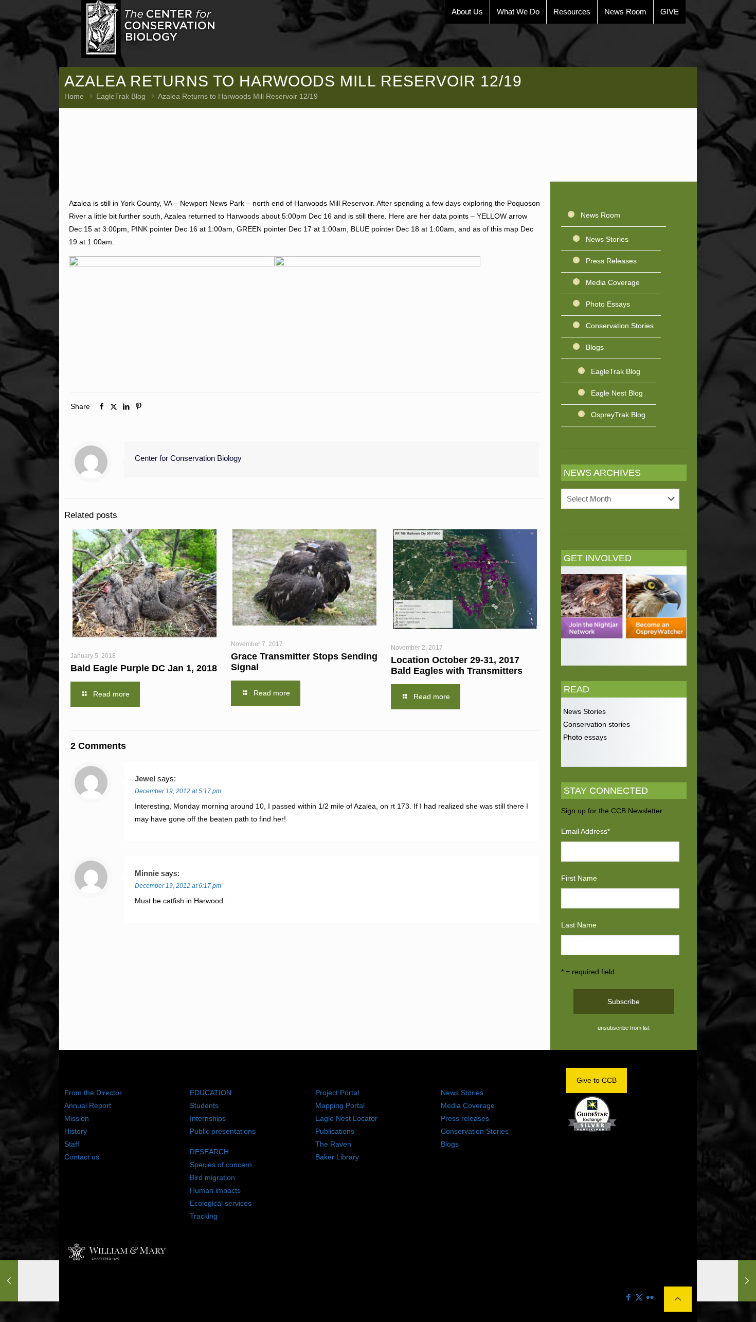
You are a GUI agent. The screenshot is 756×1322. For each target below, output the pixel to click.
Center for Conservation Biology (188, 458)
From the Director (93, 1092)
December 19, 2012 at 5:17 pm (178, 791)
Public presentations (223, 1131)
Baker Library (337, 1157)
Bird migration (212, 1177)
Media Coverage (613, 282)
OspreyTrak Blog (618, 414)
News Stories (607, 239)
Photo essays (584, 737)
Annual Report (87, 1105)
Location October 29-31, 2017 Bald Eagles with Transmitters (457, 665)
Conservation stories (595, 724)
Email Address (585, 831)
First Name (579, 878)
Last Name (579, 925)
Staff (71, 1144)
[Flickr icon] (650, 1297)
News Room (600, 215)
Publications (334, 1131)
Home (74, 96)
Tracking (204, 1216)
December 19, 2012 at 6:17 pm (178, 885)
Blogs (595, 347)
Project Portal (337, 1092)
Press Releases (611, 261)
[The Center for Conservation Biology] (149, 29)
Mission (76, 1118)
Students (204, 1105)
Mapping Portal (340, 1105)
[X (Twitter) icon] (639, 1297)
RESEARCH (209, 1152)
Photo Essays (608, 304)
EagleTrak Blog (121, 96)
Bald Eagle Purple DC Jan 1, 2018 (143, 668)
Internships (208, 1118)
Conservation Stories (620, 325)
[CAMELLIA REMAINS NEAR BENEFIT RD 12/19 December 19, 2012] (29, 1280)
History (75, 1131)
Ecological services (220, 1203)
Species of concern (221, 1164)
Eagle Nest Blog (617, 393)
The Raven (333, 1144)
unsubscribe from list (624, 1028)
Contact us (81, 1157)
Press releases (465, 1118)
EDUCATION (210, 1092)
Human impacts (215, 1190)
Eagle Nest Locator (346, 1118)
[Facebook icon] (628, 1297)
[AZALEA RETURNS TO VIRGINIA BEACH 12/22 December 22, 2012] (726, 1280)
